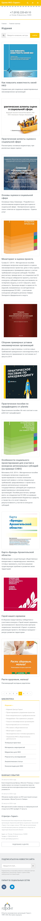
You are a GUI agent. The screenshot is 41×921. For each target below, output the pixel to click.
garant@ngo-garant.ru (12, 838)
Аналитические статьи (14, 761)
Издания (8, 705)
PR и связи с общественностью (17, 727)
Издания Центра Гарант (14, 709)
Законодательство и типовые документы (20, 733)
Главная (4, 23)
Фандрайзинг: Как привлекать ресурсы (19, 718)
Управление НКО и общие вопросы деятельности (18, 738)
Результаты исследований (15, 757)
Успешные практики (13, 743)
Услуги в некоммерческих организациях (20, 721)
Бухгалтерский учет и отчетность (17, 724)
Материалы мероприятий (15, 747)
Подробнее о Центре (20, 844)
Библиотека (8, 699)
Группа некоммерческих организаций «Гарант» (17, 913)
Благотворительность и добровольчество (20, 715)
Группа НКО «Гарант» (11, 2)
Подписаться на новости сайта (18, 859)
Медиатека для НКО (13, 752)
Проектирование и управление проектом (20, 712)
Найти (34, 35)
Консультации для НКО (14, 766)
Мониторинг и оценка (13, 730)
